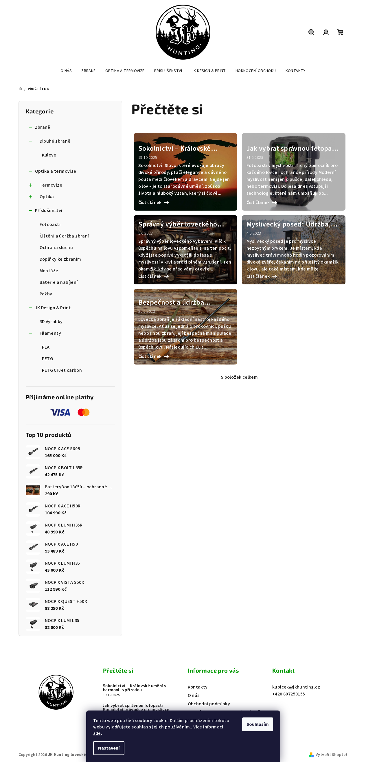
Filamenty (50, 333)
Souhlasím (258, 724)
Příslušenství (48, 210)
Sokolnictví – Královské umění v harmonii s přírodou (134, 688)
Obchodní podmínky (209, 704)
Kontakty (198, 687)
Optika (47, 197)
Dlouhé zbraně (55, 141)
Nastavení (108, 748)
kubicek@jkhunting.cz (296, 687)
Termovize (51, 185)
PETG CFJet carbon (62, 370)
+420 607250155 (288, 694)
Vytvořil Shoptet (331, 755)
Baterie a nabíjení (59, 282)
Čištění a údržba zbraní (64, 236)
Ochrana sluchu (56, 247)
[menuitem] (66, 71)
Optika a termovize (55, 171)
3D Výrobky (51, 322)
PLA (46, 347)
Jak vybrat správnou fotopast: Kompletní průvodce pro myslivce (136, 707)
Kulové (49, 155)
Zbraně (42, 127)
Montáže (49, 271)
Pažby (46, 294)
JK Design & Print (53, 308)
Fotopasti (50, 224)
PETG (47, 359)
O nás (194, 695)
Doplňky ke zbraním (60, 259)
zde (97, 733)
